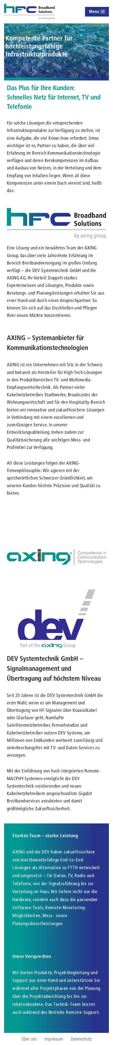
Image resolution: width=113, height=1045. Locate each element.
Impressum (53, 1039)
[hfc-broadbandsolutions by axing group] (29, 12)
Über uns (29, 1039)
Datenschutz (81, 1039)
